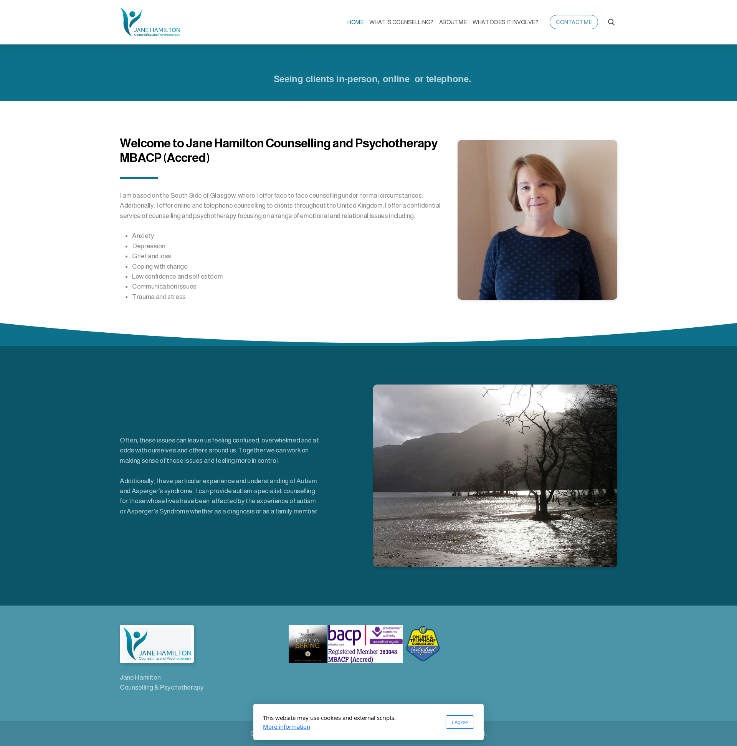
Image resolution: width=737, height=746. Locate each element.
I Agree (460, 722)
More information (286, 726)
